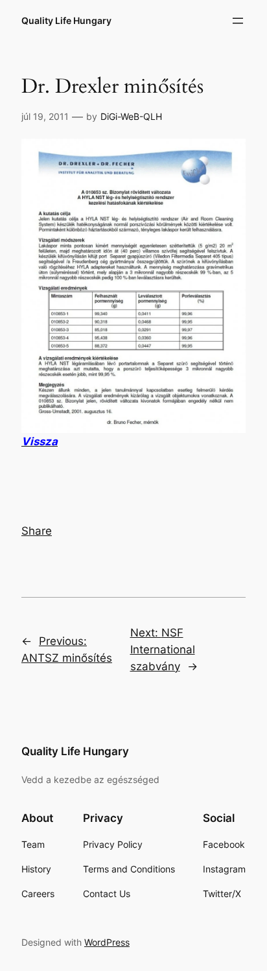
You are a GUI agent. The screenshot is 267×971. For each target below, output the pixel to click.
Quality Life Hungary (66, 20)
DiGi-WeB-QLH (131, 116)
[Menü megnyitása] (238, 21)
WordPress (107, 942)
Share (36, 530)
